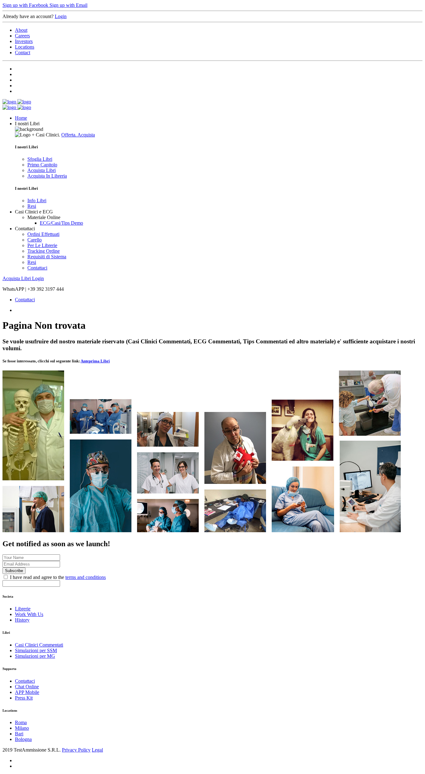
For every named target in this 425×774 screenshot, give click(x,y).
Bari (19, 733)
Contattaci (37, 267)
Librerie (22, 608)
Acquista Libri (41, 170)
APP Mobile (27, 692)
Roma (21, 722)
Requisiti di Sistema (46, 256)
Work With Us (29, 614)
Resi (31, 206)
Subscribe (14, 570)
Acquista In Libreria (47, 176)
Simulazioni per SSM (36, 650)
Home (21, 118)
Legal (97, 749)
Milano (22, 728)
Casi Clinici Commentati (39, 644)
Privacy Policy (76, 749)
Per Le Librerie (42, 245)
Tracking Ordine (43, 251)
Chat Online (27, 686)
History (22, 620)
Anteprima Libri (95, 361)
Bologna (23, 739)
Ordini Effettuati (43, 234)
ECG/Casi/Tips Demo (61, 223)
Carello (34, 239)
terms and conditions (85, 577)
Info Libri (36, 200)
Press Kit (24, 697)
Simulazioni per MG (35, 656)
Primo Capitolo (42, 164)
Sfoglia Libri (39, 159)
